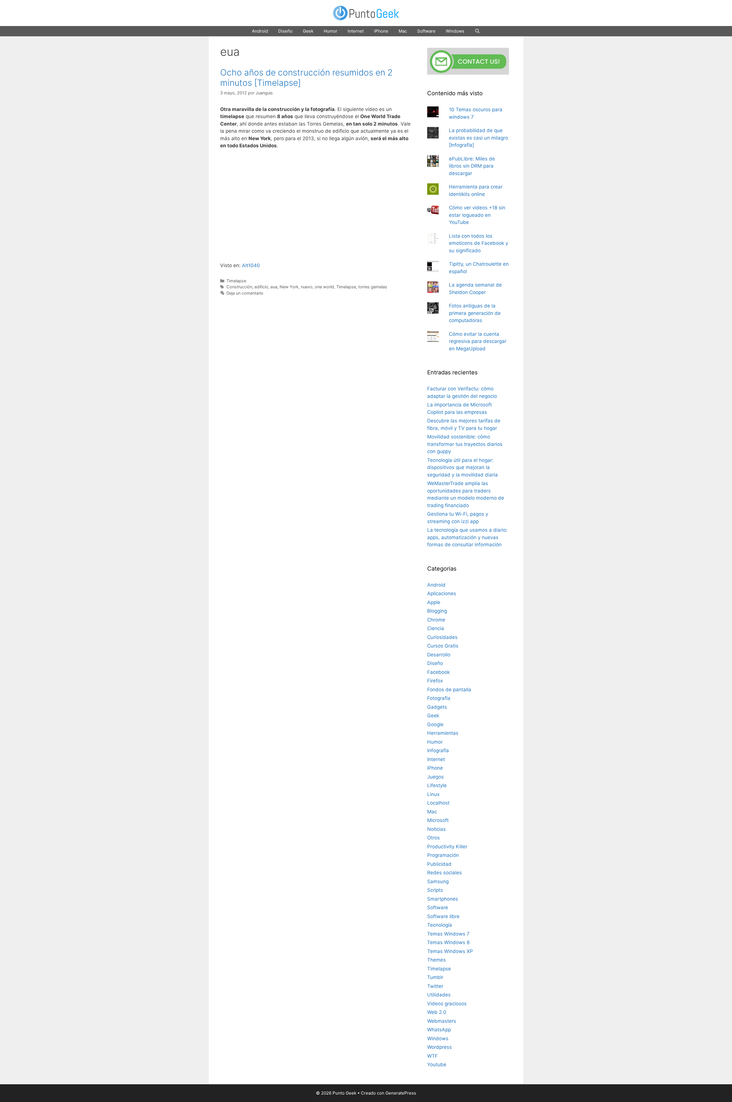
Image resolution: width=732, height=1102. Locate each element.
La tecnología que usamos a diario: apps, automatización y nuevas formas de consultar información (467, 537)
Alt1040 (251, 265)
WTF (432, 1056)
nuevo (307, 286)
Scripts (435, 890)
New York (289, 286)
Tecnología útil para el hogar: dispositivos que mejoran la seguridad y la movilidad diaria (462, 467)
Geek (308, 31)
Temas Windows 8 (448, 942)
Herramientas (442, 733)
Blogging (437, 611)
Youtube (436, 1064)
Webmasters (441, 1021)
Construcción (239, 286)
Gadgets (437, 707)
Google (435, 724)
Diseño (285, 31)
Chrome (436, 620)
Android (260, 31)
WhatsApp (439, 1029)
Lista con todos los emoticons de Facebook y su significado (478, 243)
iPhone (381, 31)
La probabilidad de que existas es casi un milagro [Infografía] (478, 138)
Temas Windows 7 (448, 934)
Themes (436, 960)
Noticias (436, 829)
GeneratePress (400, 1093)
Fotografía (438, 698)
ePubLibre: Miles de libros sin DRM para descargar (472, 166)
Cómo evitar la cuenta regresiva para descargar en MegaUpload (477, 341)
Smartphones (442, 899)
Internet (356, 31)
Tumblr (435, 977)
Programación (443, 855)
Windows (455, 31)
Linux (433, 794)
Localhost (438, 803)
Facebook (438, 672)
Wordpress (439, 1047)
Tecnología (439, 925)
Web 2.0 (436, 1012)
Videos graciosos (447, 1003)
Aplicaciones (441, 593)
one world (324, 286)
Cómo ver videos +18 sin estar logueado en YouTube (477, 215)
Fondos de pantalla (449, 689)
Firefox (435, 681)
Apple (433, 602)
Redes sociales (444, 872)
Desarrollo (438, 655)
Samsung (438, 881)
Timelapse (236, 280)
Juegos (435, 777)
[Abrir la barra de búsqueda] (477, 31)
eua (273, 286)
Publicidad (439, 864)
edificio (261, 286)
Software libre (443, 916)
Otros (433, 838)
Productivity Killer (447, 846)
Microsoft (438, 820)
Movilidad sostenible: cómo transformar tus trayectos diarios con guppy (464, 444)
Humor (330, 31)
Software (426, 31)
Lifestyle (437, 785)
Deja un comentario (244, 293)
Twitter (435, 986)
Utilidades (439, 995)
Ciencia (435, 628)
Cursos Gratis (442, 646)
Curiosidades (442, 637)
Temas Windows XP (450, 951)
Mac (403, 31)
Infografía (438, 750)
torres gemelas (372, 286)
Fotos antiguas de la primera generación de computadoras (475, 313)
